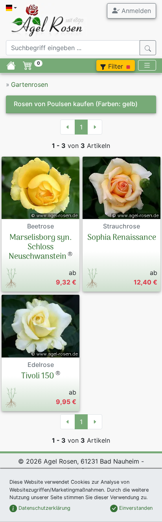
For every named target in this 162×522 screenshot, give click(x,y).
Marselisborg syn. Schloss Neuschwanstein (40, 247)
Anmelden (135, 11)
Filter (115, 66)
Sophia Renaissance (121, 238)
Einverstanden (135, 508)
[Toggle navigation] (147, 65)
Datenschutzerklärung (43, 508)
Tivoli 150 (37, 376)
